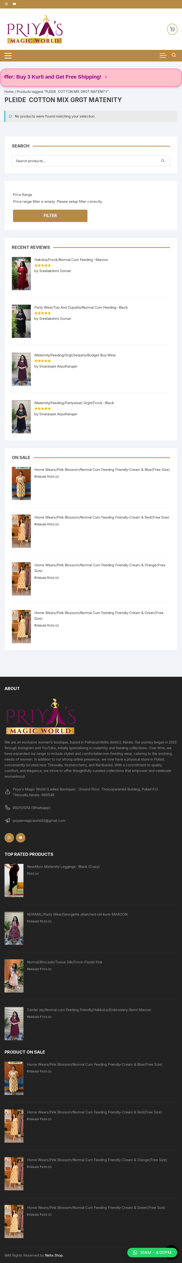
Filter (50, 215)
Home (9, 92)
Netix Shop (54, 1255)
